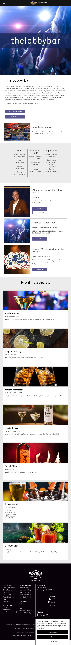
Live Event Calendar (15, 111)
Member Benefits (24, 592)
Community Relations (26, 610)
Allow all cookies (52, 632)
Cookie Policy (40, 629)
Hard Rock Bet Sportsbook (7, 608)
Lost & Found (7, 594)
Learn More (40, 238)
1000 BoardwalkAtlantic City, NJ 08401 (43, 589)
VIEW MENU (14, 116)
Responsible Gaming (25, 613)
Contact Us (6, 602)
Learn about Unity (25, 590)
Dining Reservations (9, 590)
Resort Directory (8, 597)
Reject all (52, 637)
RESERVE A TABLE (40, 212)
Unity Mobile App (24, 594)
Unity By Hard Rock (25, 585)
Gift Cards (6, 592)
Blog (21, 608)
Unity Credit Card (24, 597)
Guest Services (7, 585)
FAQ (4, 599)
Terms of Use (20, 632)
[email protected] (53, 134)
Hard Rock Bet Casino (9, 612)
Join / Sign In (23, 588)
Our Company (23, 601)
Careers (22, 603)
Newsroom (23, 606)
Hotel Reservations (8, 588)
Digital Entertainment (9, 606)
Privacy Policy (32, 635)
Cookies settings (52, 641)
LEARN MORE (40, 208)
